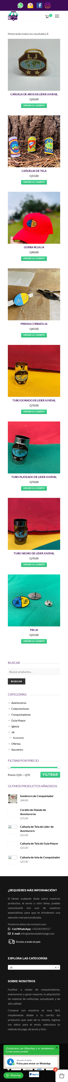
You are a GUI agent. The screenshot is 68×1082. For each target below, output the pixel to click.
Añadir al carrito (34, 105)
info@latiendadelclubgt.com (37, 933)
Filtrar (50, 774)
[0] (46, 16)
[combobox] (34, 967)
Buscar (16, 681)
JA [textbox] (32, 967)
